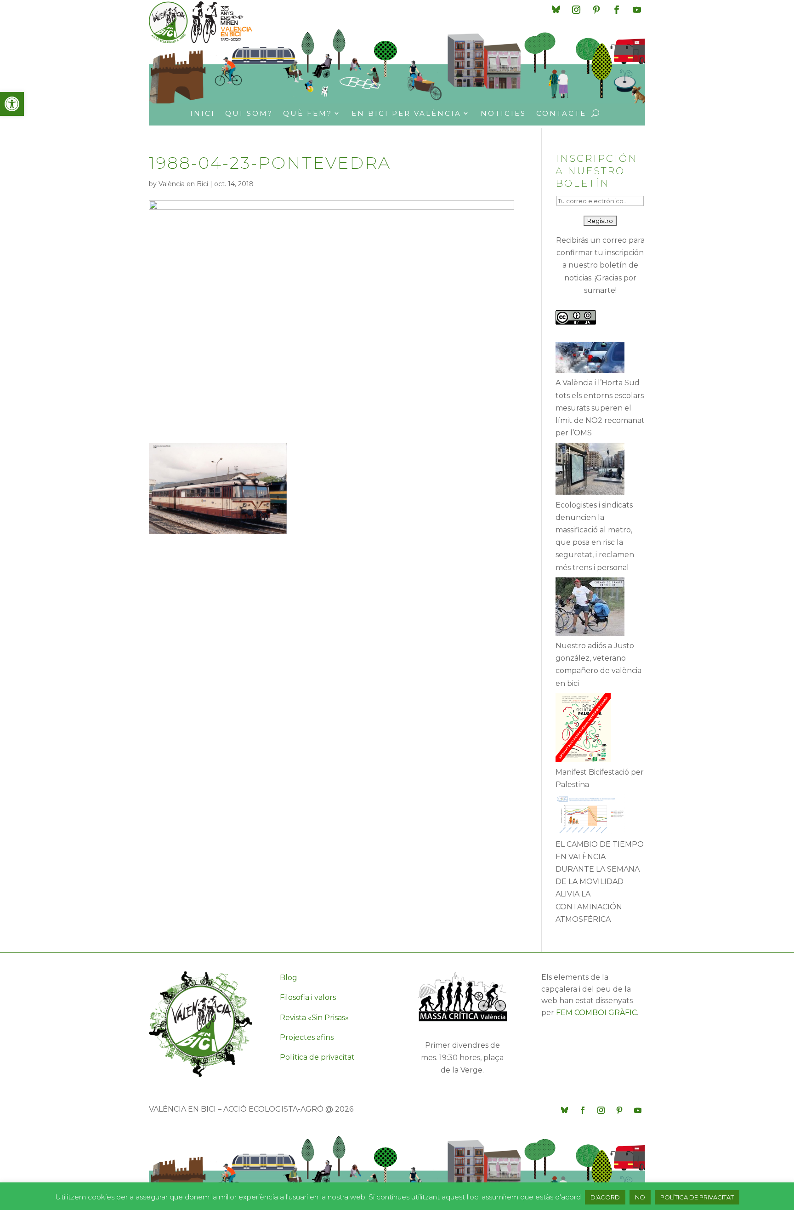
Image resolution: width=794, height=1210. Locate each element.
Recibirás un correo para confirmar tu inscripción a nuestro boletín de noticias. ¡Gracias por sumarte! (600, 265)
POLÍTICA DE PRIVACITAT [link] (697, 1197)
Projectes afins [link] (307, 1037)
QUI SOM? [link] (249, 113)
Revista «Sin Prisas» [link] (314, 1017)
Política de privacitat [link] (317, 1057)
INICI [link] (202, 113)
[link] (12, 104)
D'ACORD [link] (605, 1197)
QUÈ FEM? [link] (307, 113)
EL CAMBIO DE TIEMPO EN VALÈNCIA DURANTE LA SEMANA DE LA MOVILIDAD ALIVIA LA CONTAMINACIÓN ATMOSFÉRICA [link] (600, 882)
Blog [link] (288, 977)
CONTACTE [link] (561, 113)
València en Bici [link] (183, 184)
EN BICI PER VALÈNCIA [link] (406, 113)
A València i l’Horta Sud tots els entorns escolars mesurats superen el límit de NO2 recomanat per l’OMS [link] (600, 407)
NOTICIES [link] (503, 113)
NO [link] (640, 1197)
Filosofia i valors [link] (308, 997)
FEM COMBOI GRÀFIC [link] (596, 1012)
